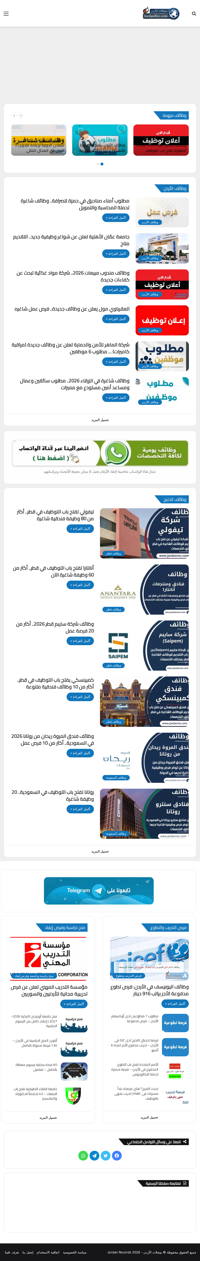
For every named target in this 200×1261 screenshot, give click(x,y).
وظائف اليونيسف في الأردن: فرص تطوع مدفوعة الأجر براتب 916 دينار (149, 990)
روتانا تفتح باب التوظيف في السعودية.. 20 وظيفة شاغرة (53, 795)
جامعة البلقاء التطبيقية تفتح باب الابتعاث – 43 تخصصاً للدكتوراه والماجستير (35, 1094)
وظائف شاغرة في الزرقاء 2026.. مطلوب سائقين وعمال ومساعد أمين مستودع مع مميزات (75, 384)
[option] (161, 140)
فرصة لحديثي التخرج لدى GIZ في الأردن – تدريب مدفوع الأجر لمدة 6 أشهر (134, 1045)
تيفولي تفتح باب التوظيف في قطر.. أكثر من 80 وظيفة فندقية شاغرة (55, 515)
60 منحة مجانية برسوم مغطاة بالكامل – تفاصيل (36, 1067)
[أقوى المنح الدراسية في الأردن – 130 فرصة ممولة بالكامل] (74, 1047)
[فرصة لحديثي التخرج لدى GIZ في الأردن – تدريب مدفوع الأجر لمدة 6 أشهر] (175, 1047)
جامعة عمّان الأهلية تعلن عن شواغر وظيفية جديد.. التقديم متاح (71, 240)
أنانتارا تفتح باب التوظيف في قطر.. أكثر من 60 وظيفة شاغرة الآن (53, 571)
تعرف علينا (12, 1252)
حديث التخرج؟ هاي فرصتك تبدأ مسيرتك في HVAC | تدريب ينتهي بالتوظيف (136, 1093)
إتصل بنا (27, 1252)
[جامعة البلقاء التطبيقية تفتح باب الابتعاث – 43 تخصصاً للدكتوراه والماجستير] (74, 1096)
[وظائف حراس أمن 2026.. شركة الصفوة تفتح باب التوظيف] (161, 140)
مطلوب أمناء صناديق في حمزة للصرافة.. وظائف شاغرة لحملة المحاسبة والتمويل (75, 204)
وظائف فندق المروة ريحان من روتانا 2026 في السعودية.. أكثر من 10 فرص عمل (52, 739)
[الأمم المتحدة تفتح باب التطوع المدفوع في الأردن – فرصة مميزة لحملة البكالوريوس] (175, 1071)
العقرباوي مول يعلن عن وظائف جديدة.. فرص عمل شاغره (72, 308)
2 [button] (98, 164)
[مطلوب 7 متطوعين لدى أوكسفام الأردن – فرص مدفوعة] (175, 1023)
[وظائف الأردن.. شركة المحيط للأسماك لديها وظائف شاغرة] (100, 140)
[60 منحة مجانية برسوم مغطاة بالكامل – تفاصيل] (74, 1071)
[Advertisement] (100, 67)
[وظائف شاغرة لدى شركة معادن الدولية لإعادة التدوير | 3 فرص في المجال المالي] (38, 140)
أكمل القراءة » (116, 218)
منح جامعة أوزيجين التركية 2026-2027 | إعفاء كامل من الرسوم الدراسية (34, 1021)
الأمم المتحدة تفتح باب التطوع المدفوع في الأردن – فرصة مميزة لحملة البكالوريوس (134, 1069)
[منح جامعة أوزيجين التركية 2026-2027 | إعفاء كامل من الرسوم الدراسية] (74, 1023)
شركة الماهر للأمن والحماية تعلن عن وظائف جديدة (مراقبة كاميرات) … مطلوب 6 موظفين (71, 348)
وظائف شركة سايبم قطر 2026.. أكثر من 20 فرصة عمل (55, 627)
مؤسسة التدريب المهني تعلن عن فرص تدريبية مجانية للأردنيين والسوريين (49, 990)
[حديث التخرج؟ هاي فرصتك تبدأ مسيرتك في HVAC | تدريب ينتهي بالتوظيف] (175, 1095)
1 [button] (101, 164)
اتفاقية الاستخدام (48, 1252)
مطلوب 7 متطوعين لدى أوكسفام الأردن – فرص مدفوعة (134, 1018)
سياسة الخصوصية (75, 1252)
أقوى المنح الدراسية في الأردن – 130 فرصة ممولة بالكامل (34, 1043)
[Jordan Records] (161, 13)
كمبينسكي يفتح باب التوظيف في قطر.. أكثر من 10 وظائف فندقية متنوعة (55, 683)
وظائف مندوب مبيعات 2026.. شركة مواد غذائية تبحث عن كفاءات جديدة (73, 276)
